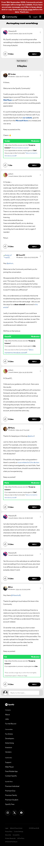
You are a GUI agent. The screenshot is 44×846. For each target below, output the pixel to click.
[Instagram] (7, 812)
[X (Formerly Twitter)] (14, 812)
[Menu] (40, 17)
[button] (40, 32)
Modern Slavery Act (10, 838)
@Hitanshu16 (16, 595)
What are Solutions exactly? (20, 148)
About (7, 714)
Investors (8, 747)
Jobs (7, 719)
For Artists (9, 734)
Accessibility (16, 835)
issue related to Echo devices (28, 462)
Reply (34, 54)
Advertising (9, 743)
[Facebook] (21, 812)
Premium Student (11, 800)
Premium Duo (10, 791)
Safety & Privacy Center (16, 828)
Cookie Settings (18, 831)
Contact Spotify (11, 776)
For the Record (10, 723)
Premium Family (11, 795)
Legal (6, 828)
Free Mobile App (11, 771)
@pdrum (10, 263)
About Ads (8, 835)
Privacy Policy (8, 831)
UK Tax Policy (20, 838)
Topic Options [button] (21, 61)
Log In (35, 17)
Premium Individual (12, 786)
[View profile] (5, 32)
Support (8, 762)
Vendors (8, 752)
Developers (9, 738)
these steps (28, 9)
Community (11, 16)
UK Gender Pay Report (11, 842)
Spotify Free (9, 804)
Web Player (9, 767)
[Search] (30, 17)
